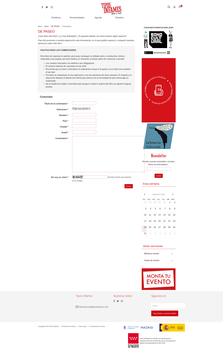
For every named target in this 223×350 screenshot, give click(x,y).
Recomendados (77, 17)
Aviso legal (83, 326)
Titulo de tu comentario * (56, 104)
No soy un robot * (59, 177)
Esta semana (151, 183)
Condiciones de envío (97, 326)
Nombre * (63, 115)
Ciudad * (64, 127)
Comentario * (61, 138)
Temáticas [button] (56, 17)
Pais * (65, 121)
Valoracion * (62, 109)
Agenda (98, 17)
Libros (46, 26)
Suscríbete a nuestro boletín (164, 313)
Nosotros (119, 17)
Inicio (40, 26)
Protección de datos (69, 326)
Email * (65, 132)
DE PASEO (55, 26)
